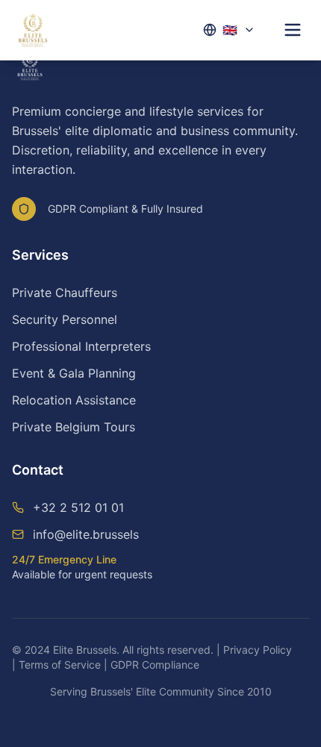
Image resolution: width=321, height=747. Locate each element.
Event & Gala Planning (74, 373)
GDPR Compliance (154, 664)
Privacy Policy (257, 649)
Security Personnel (64, 319)
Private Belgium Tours (73, 426)
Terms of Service (60, 664)
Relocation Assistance (74, 400)
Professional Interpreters (81, 346)
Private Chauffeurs (64, 292)
